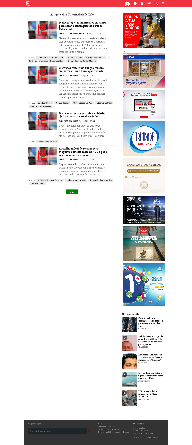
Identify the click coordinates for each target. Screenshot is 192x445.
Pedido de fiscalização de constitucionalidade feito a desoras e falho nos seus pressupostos (151, 340)
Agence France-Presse (40, 106)
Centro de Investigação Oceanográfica (46, 61)
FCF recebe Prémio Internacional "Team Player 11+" (148, 394)
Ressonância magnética (101, 180)
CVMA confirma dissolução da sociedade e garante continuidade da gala (150, 322)
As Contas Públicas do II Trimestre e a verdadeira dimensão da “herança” (150, 357)
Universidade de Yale (95, 57)
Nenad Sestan (62, 103)
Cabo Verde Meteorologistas (50, 57)
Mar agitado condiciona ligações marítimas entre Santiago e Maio (150, 376)
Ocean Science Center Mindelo (81, 61)
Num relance (140, 424)
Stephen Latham (104, 103)
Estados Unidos (74, 57)
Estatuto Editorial (140, 431)
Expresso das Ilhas (68, 34)
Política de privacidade (143, 433)
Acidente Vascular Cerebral (50, 180)
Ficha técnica (139, 428)
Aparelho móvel (37, 183)
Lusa (81, 34)
